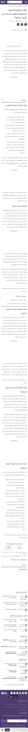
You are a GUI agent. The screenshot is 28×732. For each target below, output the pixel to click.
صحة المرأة (11, 6)
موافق (7, 729)
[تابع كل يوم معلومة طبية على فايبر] (14, 685)
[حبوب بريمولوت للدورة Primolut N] (22, 647)
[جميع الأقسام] (26, 2)
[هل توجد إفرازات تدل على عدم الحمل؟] (22, 630)
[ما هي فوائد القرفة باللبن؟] (22, 610)
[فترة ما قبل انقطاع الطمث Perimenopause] (22, 665)
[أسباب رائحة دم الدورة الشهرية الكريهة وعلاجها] (22, 597)
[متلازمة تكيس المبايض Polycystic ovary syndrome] (22, 678)
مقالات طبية (18, 6)
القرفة (18, 559)
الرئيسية (25, 6)
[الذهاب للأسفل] (2, 724)
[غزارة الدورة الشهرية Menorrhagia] (22, 672)
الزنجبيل (25, 399)
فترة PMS (21, 139)
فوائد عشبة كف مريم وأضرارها (18, 300)
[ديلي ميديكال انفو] (3, 2)
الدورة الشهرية (23, 559)
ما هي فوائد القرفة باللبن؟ (11, 609)
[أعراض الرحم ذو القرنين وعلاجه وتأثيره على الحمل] (22, 620)
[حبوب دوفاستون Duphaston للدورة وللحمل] (22, 641)
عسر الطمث (23, 372)
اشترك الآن (4, 720)
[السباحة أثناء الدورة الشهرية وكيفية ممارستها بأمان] (22, 604)
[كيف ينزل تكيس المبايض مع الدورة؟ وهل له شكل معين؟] (22, 625)
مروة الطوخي (17, 552)
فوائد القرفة (13, 559)
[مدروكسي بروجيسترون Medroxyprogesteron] (22, 653)
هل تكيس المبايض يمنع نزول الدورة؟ (16, 303)
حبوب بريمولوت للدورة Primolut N (9, 646)
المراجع (24, 565)
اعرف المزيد (20, 730)
